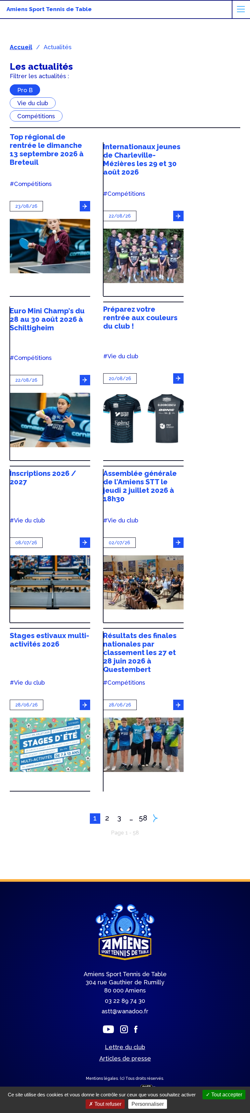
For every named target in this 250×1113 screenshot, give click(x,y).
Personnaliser (148, 1104)
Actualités (58, 47)
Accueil (21, 47)
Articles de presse (125, 1058)
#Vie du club (120, 356)
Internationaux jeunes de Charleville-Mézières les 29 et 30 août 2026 (141, 159)
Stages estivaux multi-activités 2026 (49, 639)
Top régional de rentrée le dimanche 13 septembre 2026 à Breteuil (47, 149)
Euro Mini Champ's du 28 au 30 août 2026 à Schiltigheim (47, 319)
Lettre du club (125, 1047)
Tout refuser (107, 1104)
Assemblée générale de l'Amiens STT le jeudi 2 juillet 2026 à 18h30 (140, 486)
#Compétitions (31, 184)
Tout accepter (226, 1094)
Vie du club (32, 102)
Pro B (25, 89)
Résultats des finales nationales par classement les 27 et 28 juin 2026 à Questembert (139, 652)
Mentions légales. (103, 1078)
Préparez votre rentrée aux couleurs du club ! (140, 317)
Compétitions (36, 115)
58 (143, 818)
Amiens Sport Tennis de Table (49, 9)
